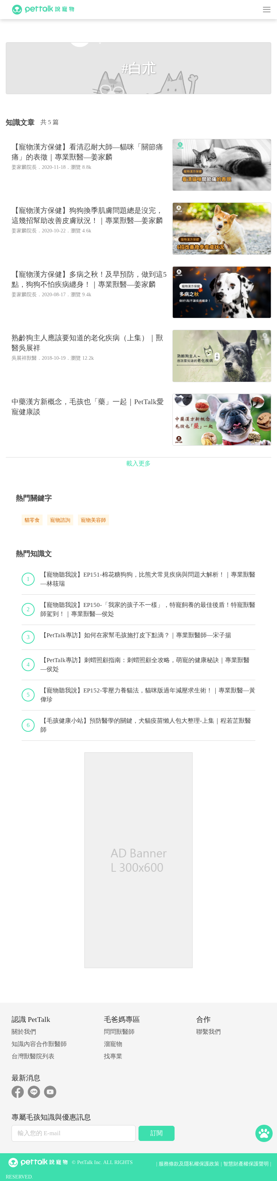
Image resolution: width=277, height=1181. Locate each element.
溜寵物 (113, 1044)
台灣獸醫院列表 (33, 1056)
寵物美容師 (93, 520)
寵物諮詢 (60, 520)
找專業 (113, 1056)
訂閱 (156, 1133)
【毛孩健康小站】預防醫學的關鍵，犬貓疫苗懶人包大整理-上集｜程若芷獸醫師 (145, 725)
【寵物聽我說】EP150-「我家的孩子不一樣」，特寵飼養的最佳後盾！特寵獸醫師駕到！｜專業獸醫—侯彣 (147, 610)
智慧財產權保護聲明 (246, 1164)
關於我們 (24, 1031)
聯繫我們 (208, 1031)
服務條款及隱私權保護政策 (189, 1164)
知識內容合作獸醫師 (39, 1044)
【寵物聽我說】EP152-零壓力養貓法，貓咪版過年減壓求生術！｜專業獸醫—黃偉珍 (147, 695)
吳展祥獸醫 (24, 358)
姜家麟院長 (24, 167)
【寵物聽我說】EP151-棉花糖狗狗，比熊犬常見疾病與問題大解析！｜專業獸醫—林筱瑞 (147, 579)
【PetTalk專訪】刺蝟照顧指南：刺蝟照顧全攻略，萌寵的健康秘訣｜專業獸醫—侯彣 (145, 665)
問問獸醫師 (119, 1031)
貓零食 (32, 520)
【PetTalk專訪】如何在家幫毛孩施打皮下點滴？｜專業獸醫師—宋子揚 (135, 635)
